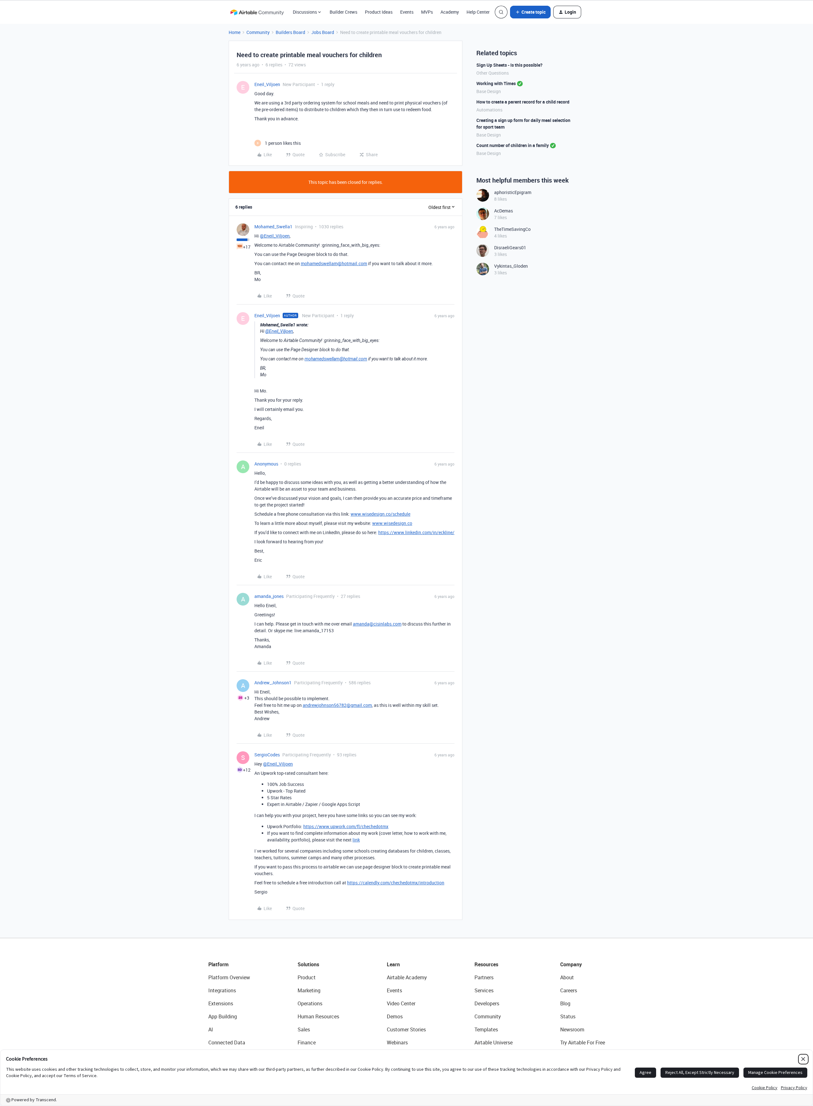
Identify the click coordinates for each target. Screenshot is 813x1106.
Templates (486, 1029)
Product (307, 977)
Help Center (478, 12)
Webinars (397, 1042)
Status (567, 1016)
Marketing (309, 990)
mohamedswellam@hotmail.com (334, 263)
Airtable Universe (493, 1042)
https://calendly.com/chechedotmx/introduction (395, 883)
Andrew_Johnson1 (273, 683)
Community (258, 32)
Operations (310, 1003)
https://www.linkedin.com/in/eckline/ (416, 532)
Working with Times (496, 83)
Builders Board (290, 32)
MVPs (427, 12)
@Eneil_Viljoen (275, 236)
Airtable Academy (407, 977)
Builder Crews (343, 12)
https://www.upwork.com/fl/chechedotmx (345, 826)
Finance (307, 1042)
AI (210, 1029)
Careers (568, 990)
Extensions (220, 1003)
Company (571, 964)
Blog (565, 1003)
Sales (304, 1029)
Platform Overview (229, 977)
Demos (395, 1016)
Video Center (401, 1003)
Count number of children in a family (512, 145)
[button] (530, 12)
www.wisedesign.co (392, 523)
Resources (486, 964)
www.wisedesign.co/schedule (380, 514)
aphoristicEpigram (512, 192)
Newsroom (572, 1029)
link (356, 840)
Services (484, 990)
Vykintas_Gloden (511, 266)
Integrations (222, 990)
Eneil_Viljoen (267, 84)
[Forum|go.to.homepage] (257, 12)
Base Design (488, 91)
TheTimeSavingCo (512, 229)
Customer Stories (406, 1029)
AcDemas (503, 211)
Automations (489, 110)
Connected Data (226, 1042)
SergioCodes (267, 755)
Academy (449, 12)
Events (406, 12)
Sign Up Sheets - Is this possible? (509, 65)
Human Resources (318, 1016)
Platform (218, 964)
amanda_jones (269, 596)
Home (234, 32)
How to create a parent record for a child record (522, 102)
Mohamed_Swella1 (273, 227)
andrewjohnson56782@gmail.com (337, 705)
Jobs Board (322, 32)
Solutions (308, 964)
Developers (486, 1003)
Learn (393, 964)
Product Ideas (379, 12)
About (567, 977)
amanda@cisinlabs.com (377, 624)
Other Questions (492, 73)
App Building (222, 1016)
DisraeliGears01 (510, 248)
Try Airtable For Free (582, 1042)
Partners (484, 977)
